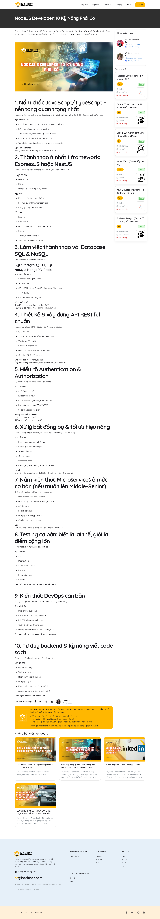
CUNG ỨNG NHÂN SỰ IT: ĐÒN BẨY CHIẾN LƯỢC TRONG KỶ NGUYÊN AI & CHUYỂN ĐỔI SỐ (35, 812)
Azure (124, 859)
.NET (124, 856)
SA (123, 866)
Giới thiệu (107, 5)
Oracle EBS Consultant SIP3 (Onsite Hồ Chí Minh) (130, 134)
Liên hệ (140, 5)
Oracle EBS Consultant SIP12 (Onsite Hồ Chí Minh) (131, 106)
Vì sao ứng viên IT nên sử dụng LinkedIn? (123, 765)
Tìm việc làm (75, 856)
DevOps (125, 863)
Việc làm (95, 5)
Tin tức (129, 5)
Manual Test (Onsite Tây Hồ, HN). (130, 163)
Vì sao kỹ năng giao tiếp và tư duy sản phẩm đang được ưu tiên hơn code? (78, 766)
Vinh (72, 881)
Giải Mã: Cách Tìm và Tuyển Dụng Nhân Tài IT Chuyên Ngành (35, 766)
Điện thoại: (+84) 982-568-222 (27, 890)
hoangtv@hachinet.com (134, 44)
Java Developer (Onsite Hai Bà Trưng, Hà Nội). (130, 191)
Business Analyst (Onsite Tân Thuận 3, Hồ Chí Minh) (131, 220)
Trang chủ (84, 5)
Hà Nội (72, 878)
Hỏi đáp (119, 5)
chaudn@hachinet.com (134, 58)
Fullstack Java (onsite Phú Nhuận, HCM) (130, 77)
